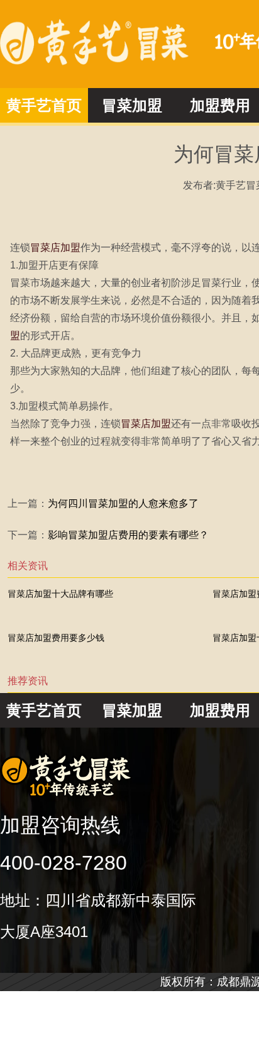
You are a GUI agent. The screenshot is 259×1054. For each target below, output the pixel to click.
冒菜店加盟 (55, 247)
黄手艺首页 (44, 105)
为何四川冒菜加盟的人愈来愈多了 (123, 503)
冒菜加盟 (132, 105)
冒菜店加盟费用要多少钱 (56, 638)
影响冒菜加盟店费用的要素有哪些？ (128, 535)
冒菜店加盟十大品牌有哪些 (60, 594)
